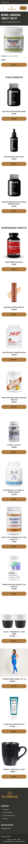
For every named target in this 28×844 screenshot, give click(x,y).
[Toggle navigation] (3, 8)
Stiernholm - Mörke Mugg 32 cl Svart (14, 769)
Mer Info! (14, 64)
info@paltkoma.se (5, 2)
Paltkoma (6, 809)
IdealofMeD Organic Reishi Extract (14, 157)
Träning (10, 56)
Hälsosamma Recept (9, 815)
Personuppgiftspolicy (9, 841)
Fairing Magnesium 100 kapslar (14, 262)
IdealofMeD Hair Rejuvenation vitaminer (14, 111)
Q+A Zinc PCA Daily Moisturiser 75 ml (14, 724)
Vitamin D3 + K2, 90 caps (14, 445)
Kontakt (14, 839)
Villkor (19, 839)
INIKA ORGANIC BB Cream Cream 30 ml (14, 307)
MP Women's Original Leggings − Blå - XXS (14, 679)
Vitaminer (15, 56)
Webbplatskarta (20, 841)
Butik (23, 8)
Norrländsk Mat (8, 812)
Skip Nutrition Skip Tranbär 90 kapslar (14, 352)
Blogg (5, 818)
